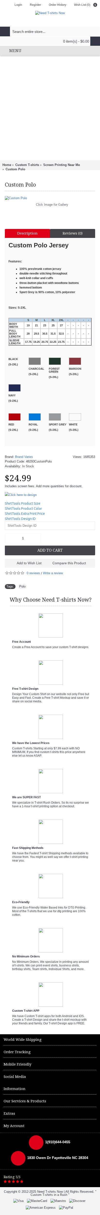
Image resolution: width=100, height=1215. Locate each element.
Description (27, 233)
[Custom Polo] (50, 198)
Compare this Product (69, 563)
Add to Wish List (29, 563)
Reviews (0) (73, 233)
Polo (22, 586)
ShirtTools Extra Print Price (25, 514)
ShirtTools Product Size (22, 503)
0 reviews (33, 573)
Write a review (53, 573)
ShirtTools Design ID (20, 519)
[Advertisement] (50, 108)
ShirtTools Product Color (23, 508)
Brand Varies (24, 457)
